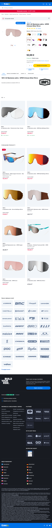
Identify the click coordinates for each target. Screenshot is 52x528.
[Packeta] (46, 443)
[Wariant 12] (45, 45)
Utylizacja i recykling (6, 423)
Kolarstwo (6, 14)
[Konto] (46, 4)
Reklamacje (15, 413)
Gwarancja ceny (16, 427)
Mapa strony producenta (18, 423)
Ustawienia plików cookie (7, 421)
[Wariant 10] (34, 45)
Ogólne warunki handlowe (7, 415)
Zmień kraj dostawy (15, 495)
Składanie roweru (16, 429)
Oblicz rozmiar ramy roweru (19, 421)
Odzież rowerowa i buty (14, 14)
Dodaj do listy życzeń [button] (31, 69)
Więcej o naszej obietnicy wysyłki (33, 510)
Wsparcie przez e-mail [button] (45, 69)
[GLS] (30, 443)
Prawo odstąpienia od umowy (7, 417)
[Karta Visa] (38, 412)
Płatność (15, 417)
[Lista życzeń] (43, 4)
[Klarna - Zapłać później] (38, 418)
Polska (32, 62)
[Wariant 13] (29, 50)
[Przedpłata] (30, 425)
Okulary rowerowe (22, 14)
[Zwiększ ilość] (31, 65)
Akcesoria (29, 14)
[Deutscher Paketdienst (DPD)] (38, 436)
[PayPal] (30, 418)
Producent (31, 73)
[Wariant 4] (45, 34)
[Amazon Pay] (46, 418)
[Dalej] (24, 32)
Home (3, 14)
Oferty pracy (4, 413)
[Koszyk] (49, 4)
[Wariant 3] (39, 34)
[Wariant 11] (39, 45)
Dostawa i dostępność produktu (19, 425)
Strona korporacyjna (6, 411)
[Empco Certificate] (30, 453)
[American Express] (46, 412)
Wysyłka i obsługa (17, 415)
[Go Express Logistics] (38, 443)
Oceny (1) (23, 73)
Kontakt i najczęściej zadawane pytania (19, 409)
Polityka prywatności (6, 419)
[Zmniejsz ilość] (27, 65)
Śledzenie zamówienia (17, 419)
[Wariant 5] (29, 40)
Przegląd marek (6, 369)
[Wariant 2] (34, 34)
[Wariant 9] (29, 45)
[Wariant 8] (45, 40)
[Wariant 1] (29, 34)
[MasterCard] (30, 412)
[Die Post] (46, 436)
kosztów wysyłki (37, 488)
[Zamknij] (49, 18)
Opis (4, 73)
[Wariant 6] (34, 40)
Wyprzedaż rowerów (22, 11)
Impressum (4, 409)
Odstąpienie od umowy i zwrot (19, 411)
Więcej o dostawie (10, 506)
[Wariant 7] (39, 40)
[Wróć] (3, 32)
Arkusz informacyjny (13, 73)
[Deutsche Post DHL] (30, 436)
